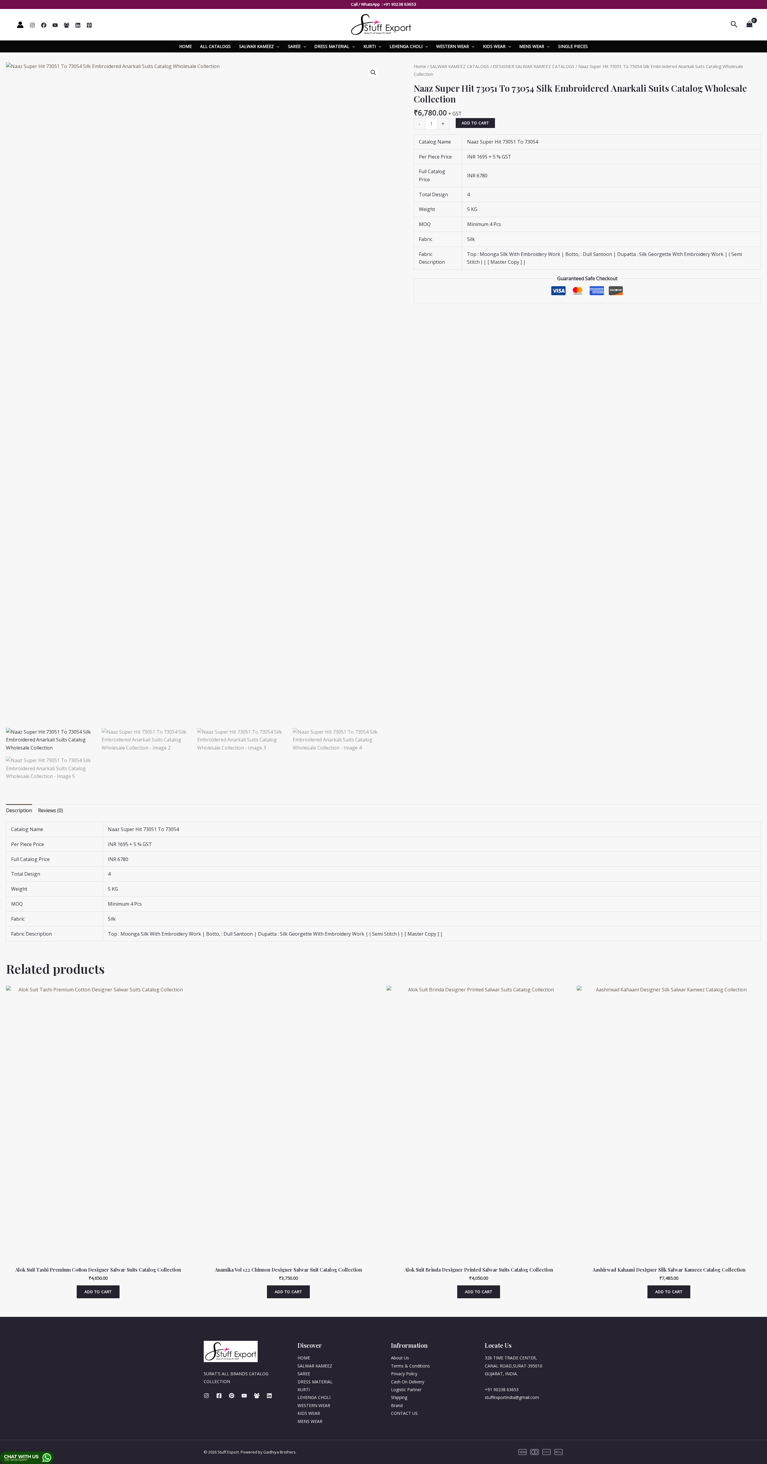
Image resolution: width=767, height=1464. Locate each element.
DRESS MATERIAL (331, 46)
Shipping (399, 1397)
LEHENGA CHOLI (405, 46)
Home (420, 66)
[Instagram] (32, 25)
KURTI (369, 46)
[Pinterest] (89, 25)
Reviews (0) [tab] (50, 810)
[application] (276, 46)
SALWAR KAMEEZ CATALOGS (459, 66)
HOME (185, 46)
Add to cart (475, 123)
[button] (373, 72)
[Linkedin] (78, 25)
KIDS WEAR (494, 46)
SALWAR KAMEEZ (256, 46)
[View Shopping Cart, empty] (749, 24)
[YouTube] (55, 25)
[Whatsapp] (66, 25)
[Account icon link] (20, 24)
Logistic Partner (406, 1389)
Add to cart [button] (98, 1291)
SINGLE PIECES (573, 46)
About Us (400, 1358)
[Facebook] (43, 25)
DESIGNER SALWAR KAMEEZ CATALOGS (533, 66)
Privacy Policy (404, 1373)
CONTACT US (404, 1413)
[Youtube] (244, 1395)
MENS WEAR (531, 46)
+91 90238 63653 (400, 4)
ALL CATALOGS (215, 46)
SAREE (294, 46)
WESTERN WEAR (452, 46)
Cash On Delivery (407, 1382)
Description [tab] (19, 810)
